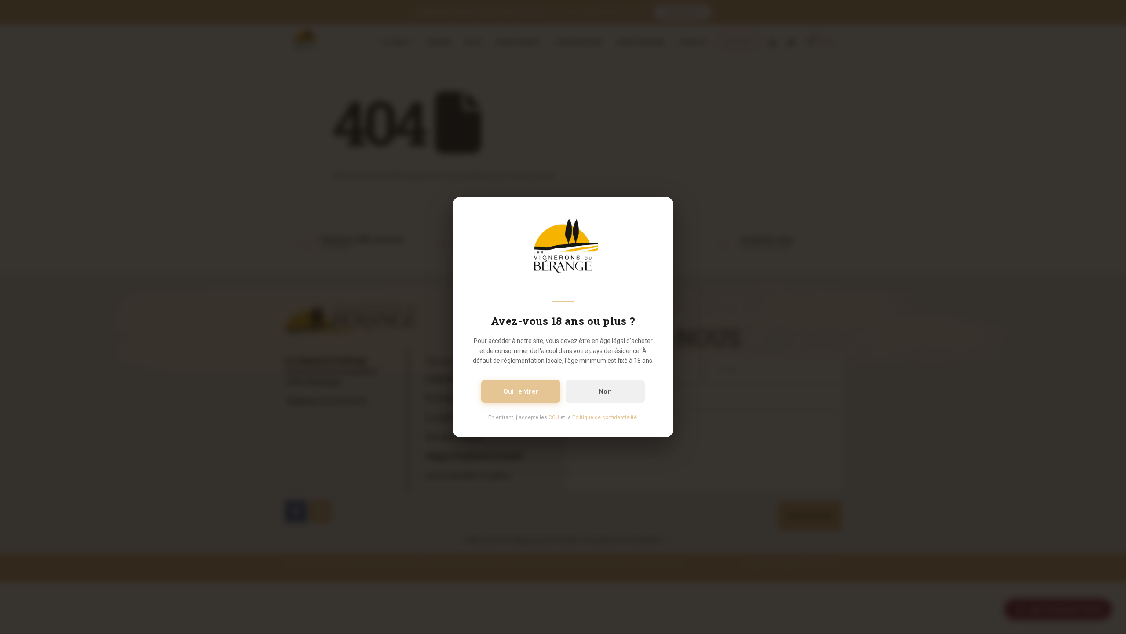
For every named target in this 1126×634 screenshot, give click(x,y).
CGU (553, 417)
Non (605, 391)
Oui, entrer (521, 391)
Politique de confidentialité (604, 417)
